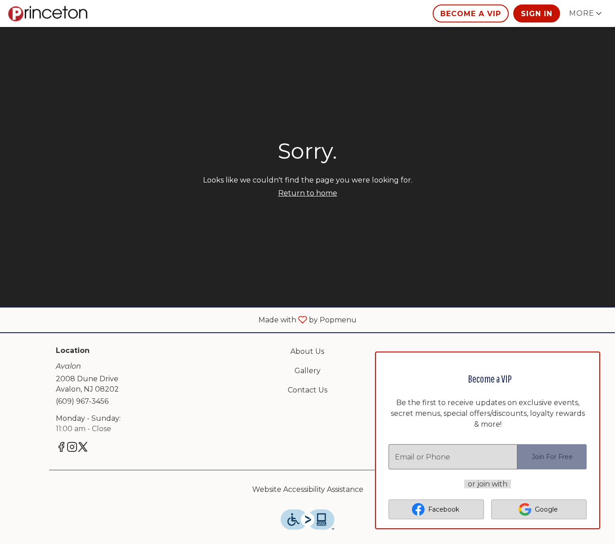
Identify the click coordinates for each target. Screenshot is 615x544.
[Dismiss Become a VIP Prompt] (585, 367)
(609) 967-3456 (82, 401)
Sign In (536, 13)
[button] (586, 13)
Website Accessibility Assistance (307, 489)
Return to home (307, 193)
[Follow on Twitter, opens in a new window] (82, 448)
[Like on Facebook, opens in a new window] (61, 448)
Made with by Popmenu (182, 319)
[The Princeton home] (47, 13)
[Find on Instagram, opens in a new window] (72, 448)
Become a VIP (470, 13)
